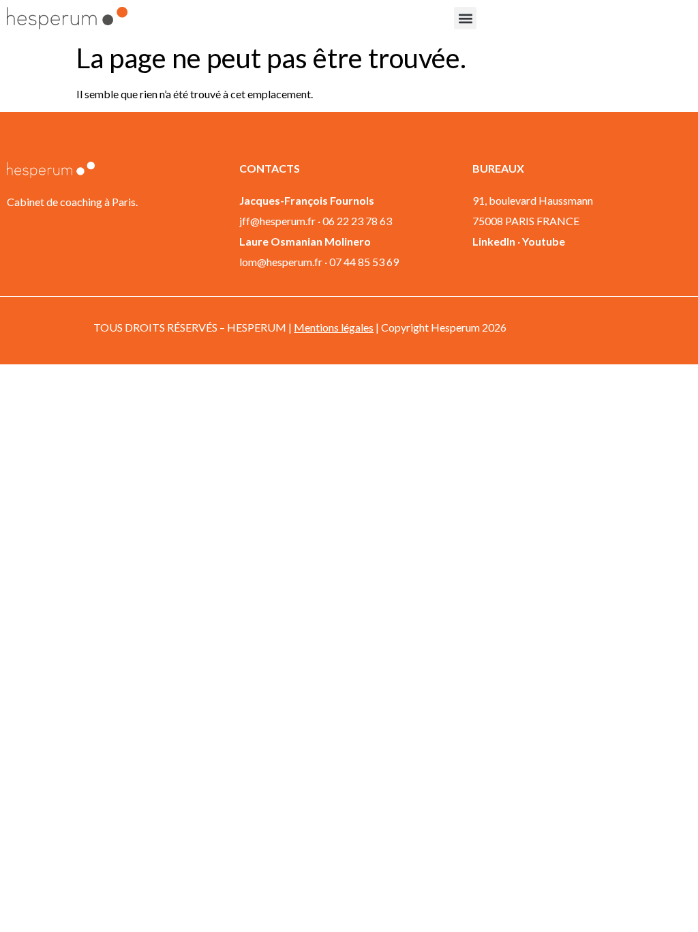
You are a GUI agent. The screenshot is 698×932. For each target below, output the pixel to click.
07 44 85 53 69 (364, 261)
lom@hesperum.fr (280, 261)
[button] (465, 18)
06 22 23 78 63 (357, 220)
